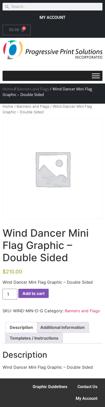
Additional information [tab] (62, 327)
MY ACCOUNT (52, 17)
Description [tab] (21, 327)
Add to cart (33, 293)
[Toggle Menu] (96, 75)
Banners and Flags (33, 88)
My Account (86, 398)
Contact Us (87, 386)
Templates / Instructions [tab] (34, 338)
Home (8, 88)
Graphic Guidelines (50, 386)
